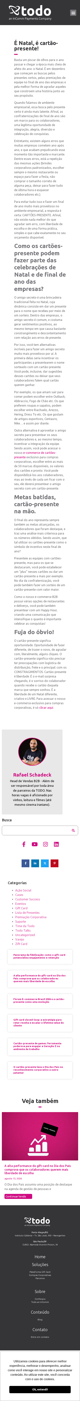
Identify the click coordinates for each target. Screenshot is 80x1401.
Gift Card (21, 908)
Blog (40, 1319)
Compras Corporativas (40, 1275)
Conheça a (40, 1299)
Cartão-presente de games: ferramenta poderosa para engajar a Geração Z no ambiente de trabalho (37, 1046)
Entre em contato (40, 1337)
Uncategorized (25, 935)
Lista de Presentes (27, 912)
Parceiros (40, 1278)
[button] (73, 13)
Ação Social (23, 890)
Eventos (20, 903)
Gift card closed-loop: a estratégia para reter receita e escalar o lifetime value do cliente (38, 1022)
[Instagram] (45, 844)
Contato (40, 1329)
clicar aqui (46, 707)
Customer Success (27, 899)
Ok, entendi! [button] (40, 1389)
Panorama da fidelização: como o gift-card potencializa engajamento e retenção (39, 956)
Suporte (20, 921)
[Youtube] (34, 844)
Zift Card (21, 944)
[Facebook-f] (23, 844)
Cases (19, 894)
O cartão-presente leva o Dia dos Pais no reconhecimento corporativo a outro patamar (38, 1070)
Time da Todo (25, 926)
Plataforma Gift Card (40, 1272)
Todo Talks (23, 930)
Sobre (40, 1291)
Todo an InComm (40, 1302)
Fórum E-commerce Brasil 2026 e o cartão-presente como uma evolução (39, 1000)
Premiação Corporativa (31, 917)
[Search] (73, 830)
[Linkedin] (56, 844)
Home (40, 1256)
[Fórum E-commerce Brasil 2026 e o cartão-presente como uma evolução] (40, 1161)
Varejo (19, 939)
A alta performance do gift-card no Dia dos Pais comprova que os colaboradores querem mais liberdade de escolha (39, 978)
